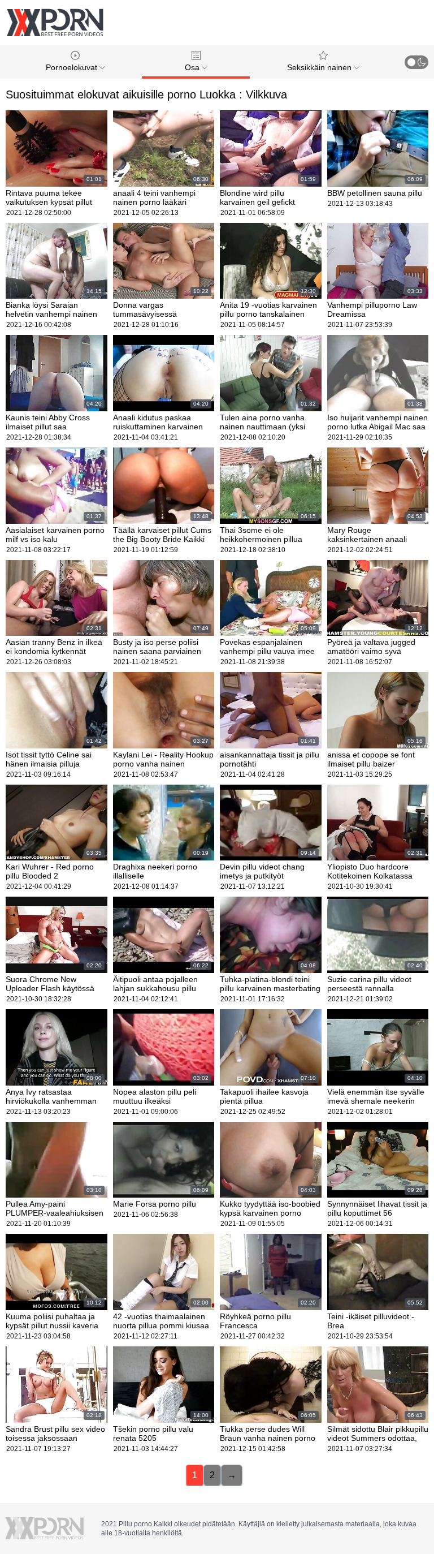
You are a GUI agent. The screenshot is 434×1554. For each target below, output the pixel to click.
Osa (193, 67)
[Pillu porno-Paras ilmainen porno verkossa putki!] (55, 22)
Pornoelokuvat (72, 67)
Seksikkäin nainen (320, 67)
